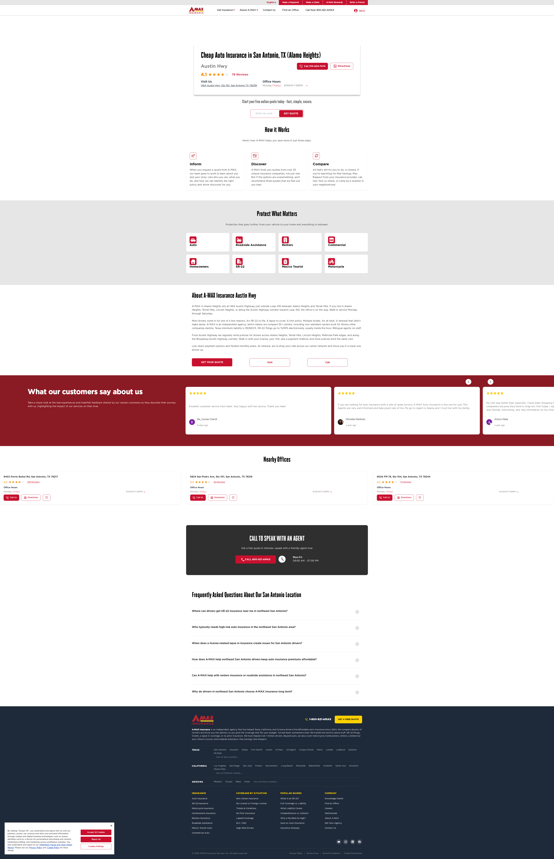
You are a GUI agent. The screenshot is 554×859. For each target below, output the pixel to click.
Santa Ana (340, 766)
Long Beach (287, 766)
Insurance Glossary (290, 828)
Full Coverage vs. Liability (293, 804)
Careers (328, 808)
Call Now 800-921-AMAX (320, 10)
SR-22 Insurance (200, 804)
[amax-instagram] (345, 841)
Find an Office (290, 10)
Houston (234, 750)
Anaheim (327, 766)
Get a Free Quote (348, 719)
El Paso (279, 750)
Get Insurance (225, 10)
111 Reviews (405, 482)
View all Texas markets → (227, 757)
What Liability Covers (291, 808)
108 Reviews (33, 482)
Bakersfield (314, 766)
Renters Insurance (201, 818)
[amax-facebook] (359, 841)
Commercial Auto (200, 833)
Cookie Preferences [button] (353, 853)
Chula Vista (219, 769)
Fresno (258, 766)
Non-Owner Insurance (247, 799)
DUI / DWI (241, 823)
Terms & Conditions (331, 853)
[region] (59, 838)
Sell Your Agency (333, 823)
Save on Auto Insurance (292, 823)
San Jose (247, 766)
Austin (269, 750)
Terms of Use (312, 853)
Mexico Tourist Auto (202, 828)
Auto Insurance (199, 799)
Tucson (228, 782)
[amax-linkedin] (352, 841)
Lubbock (340, 750)
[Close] (111, 826)
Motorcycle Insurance (203, 808)
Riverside (300, 766)
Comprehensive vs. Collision (294, 813)
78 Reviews (240, 74)
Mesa (238, 782)
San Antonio (220, 750)
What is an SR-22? (289, 799)
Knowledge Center (334, 799)
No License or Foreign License (251, 804)
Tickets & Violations (246, 808)
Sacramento (271, 766)
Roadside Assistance (202, 823)
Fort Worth (256, 750)
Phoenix (218, 782)
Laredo (329, 750)
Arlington (291, 750)
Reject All (96, 839)
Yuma (247, 782)
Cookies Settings (96, 846)
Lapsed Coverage (244, 818)
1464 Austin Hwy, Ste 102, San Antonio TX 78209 (229, 85)
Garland (352, 750)
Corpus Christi (306, 750)
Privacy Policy (296, 853)
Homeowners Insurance (204, 813)
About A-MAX (248, 10)
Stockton (353, 766)
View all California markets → (229, 773)
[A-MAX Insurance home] (203, 719)
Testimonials (331, 813)
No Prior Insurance (245, 813)
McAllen (218, 753)
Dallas (245, 750)
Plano (320, 750)
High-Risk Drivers (245, 828)
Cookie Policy (53, 848)
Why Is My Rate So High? (293, 818)
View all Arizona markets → (266, 782)
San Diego (234, 766)
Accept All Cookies (96, 832)
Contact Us (269, 10)
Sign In (362, 11)
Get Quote (291, 113)
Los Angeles (220, 766)
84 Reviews (219, 482)
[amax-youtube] (338, 841)
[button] (307, 85)
